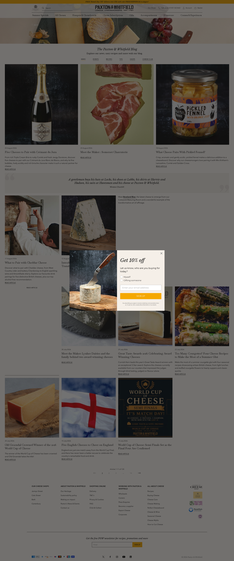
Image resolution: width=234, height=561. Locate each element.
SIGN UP (140, 296)
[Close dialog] (161, 253)
